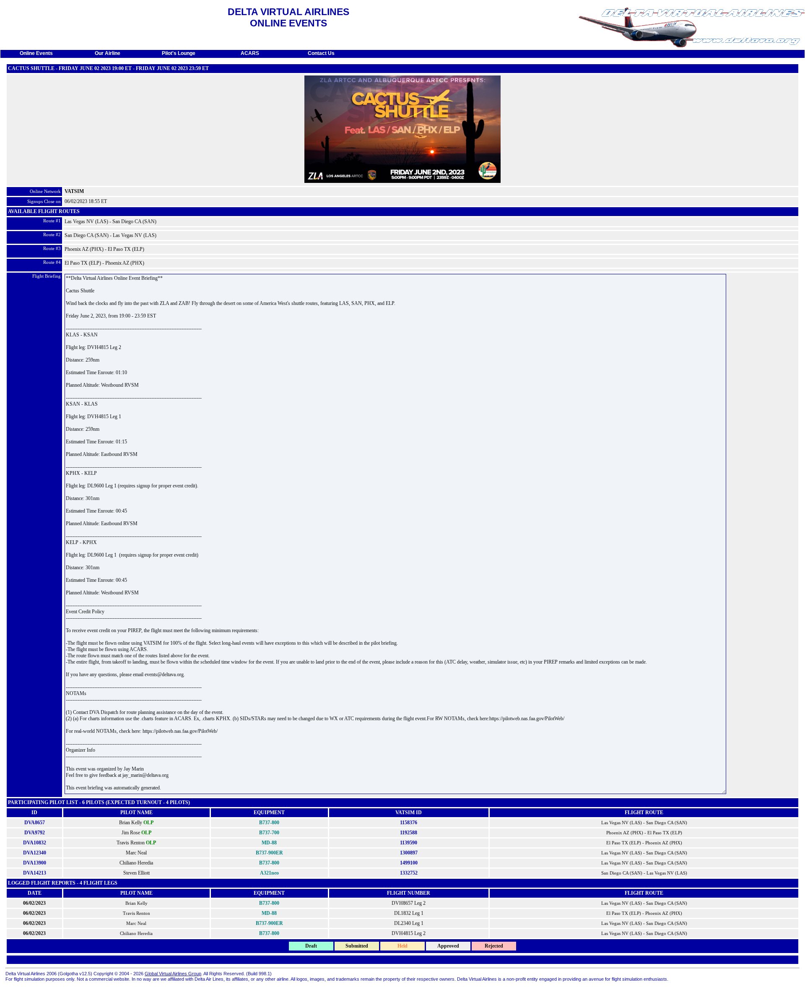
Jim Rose (131, 833)
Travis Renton (131, 843)
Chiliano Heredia (136, 863)
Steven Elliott (136, 873)
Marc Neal (136, 853)
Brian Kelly (130, 823)
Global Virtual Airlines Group (173, 973)
